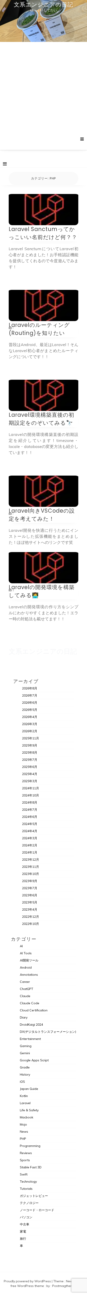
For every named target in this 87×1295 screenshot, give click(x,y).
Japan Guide (29, 1089)
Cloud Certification (34, 1010)
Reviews (26, 1153)
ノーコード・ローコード (37, 1210)
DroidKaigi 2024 (31, 1025)
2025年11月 (30, 738)
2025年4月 (29, 774)
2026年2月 (29, 731)
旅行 (23, 1239)
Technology (28, 1182)
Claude (25, 996)
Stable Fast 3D (30, 1167)
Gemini (25, 1053)
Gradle (25, 1067)
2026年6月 (29, 703)
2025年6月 (29, 767)
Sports (25, 1160)
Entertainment (30, 1039)
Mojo (23, 1124)
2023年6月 (29, 895)
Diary (23, 1017)
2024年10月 (30, 795)
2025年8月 (29, 753)
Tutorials (26, 1189)
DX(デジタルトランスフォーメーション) (48, 1032)
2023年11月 (30, 867)
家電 (23, 1231)
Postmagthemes (64, 1286)
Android (26, 967)
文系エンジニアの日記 (43, 4)
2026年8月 (29, 688)
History (25, 1074)
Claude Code (29, 1003)
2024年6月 (29, 817)
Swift (23, 1174)
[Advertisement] (43, 91)
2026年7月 (29, 695)
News (24, 1132)
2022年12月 (30, 917)
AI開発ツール (29, 960)
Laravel (25, 1103)
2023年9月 (29, 881)
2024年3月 (29, 838)
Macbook (26, 1117)
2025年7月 (29, 760)
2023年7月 (29, 888)
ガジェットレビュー (34, 1196)
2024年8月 (29, 802)
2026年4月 (29, 717)
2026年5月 (29, 710)
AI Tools (26, 953)
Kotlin (24, 1096)
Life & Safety (29, 1110)
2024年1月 (29, 852)
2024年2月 (29, 845)
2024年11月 (30, 788)
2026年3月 (29, 724)
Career (25, 982)
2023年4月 (29, 909)
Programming (30, 1146)
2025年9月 (29, 745)
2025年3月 (29, 781)
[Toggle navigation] (5, 164)
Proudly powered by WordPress (28, 1281)
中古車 (24, 1224)
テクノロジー (29, 1203)
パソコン (26, 1217)
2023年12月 (30, 860)
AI (21, 946)
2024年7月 (29, 810)
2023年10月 (30, 874)
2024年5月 (29, 824)
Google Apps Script (34, 1060)
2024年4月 (29, 831)
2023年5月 (29, 902)
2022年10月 (30, 924)
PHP (23, 1139)
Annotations (29, 975)
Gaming (25, 1046)
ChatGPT (26, 989)
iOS (22, 1082)
